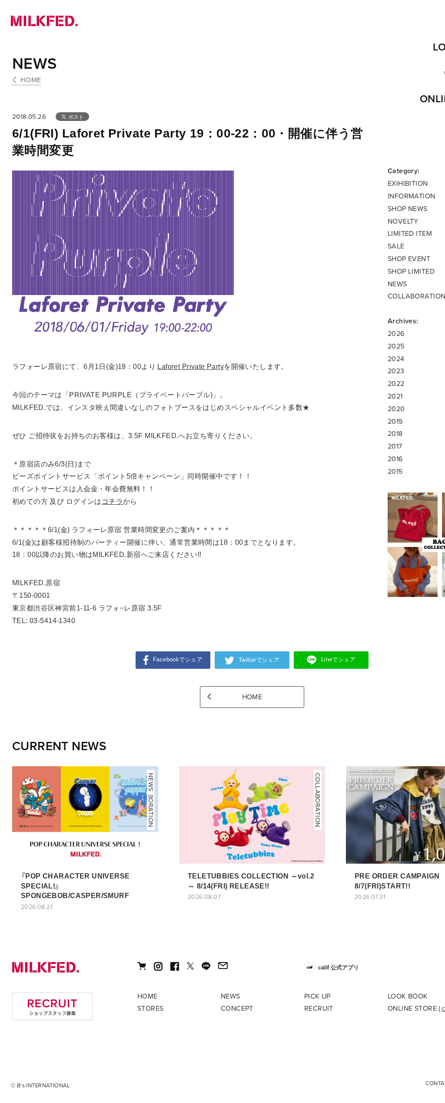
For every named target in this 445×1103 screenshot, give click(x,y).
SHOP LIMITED (411, 271)
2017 (395, 446)
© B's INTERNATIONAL (40, 1085)
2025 (396, 346)
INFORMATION (411, 196)
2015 (395, 471)
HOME (30, 80)
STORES (150, 1008)
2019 (395, 421)
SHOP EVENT (409, 259)
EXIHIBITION (408, 183)
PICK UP (317, 996)
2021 (395, 396)
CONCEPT (237, 1008)
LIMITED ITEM (410, 233)
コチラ (112, 501)
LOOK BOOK (408, 996)
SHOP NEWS (408, 209)
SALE (396, 246)
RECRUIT (318, 1008)
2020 (396, 409)
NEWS (34, 63)
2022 (396, 383)
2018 (395, 433)
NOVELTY (403, 221)
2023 (396, 371)
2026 (396, 333)
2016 (395, 459)
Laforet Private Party (190, 366)
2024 (396, 359)
